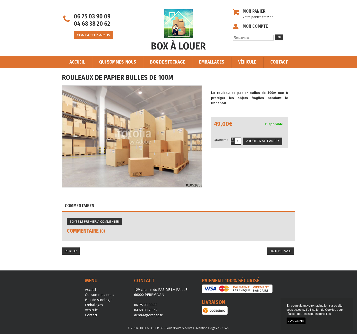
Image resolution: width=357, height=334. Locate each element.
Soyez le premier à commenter (94, 221)
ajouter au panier (262, 141)
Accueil (77, 62)
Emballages (211, 62)
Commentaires (79, 205)
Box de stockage (167, 62)
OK (279, 37)
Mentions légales (207, 328)
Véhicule (247, 62)
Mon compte (255, 26)
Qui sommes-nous (117, 62)
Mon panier (254, 11)
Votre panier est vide (258, 17)
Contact (279, 62)
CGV (225, 328)
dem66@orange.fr (148, 315)
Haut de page (280, 251)
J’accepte (296, 321)
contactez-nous (93, 35)
